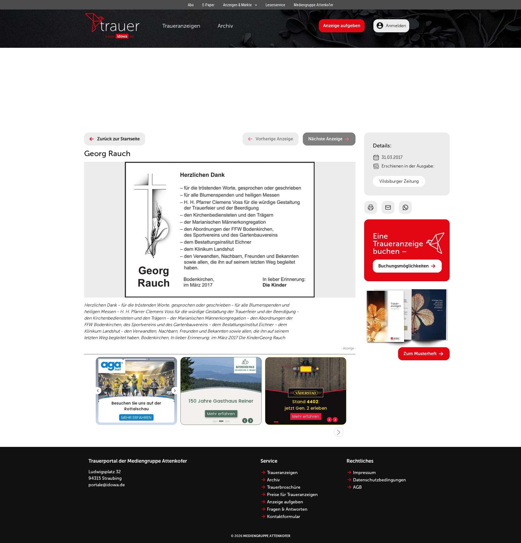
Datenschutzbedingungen (379, 480)
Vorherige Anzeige (274, 139)
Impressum (364, 472)
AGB (357, 487)
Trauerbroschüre (283, 487)
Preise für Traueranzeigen (292, 494)
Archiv (225, 26)
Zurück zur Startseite (118, 139)
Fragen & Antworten (287, 509)
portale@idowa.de (106, 484)
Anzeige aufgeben (341, 25)
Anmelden (396, 25)
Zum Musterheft (420, 353)
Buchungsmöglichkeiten (403, 266)
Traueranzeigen (181, 26)
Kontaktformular (283, 516)
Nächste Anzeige (325, 139)
